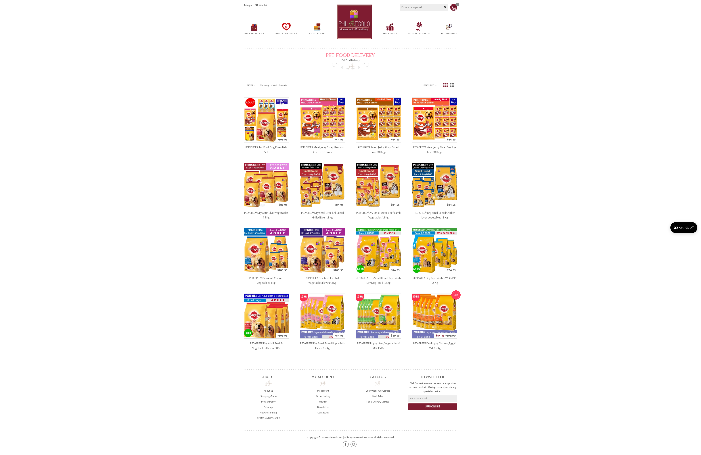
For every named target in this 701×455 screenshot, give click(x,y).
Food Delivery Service (378, 402)
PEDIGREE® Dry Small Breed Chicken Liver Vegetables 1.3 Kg (434, 215)
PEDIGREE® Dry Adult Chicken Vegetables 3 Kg (266, 281)
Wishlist (263, 5)
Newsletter (323, 407)
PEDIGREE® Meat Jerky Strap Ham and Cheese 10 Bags (322, 150)
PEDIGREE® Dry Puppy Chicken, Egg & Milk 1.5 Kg (434, 346)
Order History (323, 396)
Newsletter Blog (268, 413)
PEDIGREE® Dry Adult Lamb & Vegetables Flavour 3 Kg (322, 281)
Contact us (323, 413)
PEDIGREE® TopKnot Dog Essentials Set (266, 150)
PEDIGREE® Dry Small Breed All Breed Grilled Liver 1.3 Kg (322, 215)
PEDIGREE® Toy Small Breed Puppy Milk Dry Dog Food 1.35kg (378, 281)
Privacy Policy (268, 402)
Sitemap (268, 407)
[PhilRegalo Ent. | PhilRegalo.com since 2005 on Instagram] (353, 444)
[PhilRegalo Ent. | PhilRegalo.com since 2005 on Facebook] (346, 444)
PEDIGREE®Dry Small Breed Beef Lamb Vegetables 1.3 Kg (378, 215)
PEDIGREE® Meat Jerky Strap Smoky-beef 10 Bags (434, 150)
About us (268, 391)
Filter (250, 85)
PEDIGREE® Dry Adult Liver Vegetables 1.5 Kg (266, 215)
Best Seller (378, 396)
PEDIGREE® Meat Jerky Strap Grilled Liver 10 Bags (378, 150)
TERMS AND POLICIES (268, 418)
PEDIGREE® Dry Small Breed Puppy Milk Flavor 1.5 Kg (322, 346)
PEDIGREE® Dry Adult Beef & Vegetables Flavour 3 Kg (266, 346)
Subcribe (432, 406)
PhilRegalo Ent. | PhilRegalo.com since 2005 (350, 437)
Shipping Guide (268, 396)
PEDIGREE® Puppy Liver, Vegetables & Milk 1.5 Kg (378, 346)
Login (249, 5)
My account (323, 391)
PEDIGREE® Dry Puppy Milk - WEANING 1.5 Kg (435, 281)
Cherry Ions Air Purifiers (378, 391)
